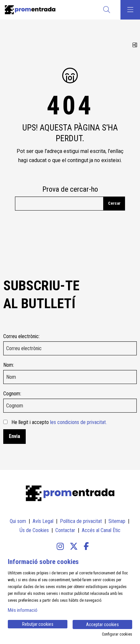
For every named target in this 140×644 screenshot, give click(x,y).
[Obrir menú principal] (130, 10)
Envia (14, 436)
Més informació (22, 610)
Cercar (114, 203)
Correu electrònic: (21, 336)
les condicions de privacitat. (78, 422)
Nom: (8, 365)
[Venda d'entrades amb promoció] (28, 9)
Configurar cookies (117, 634)
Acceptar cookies (102, 624)
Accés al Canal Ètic (101, 530)
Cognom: (12, 394)
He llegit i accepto (59, 422)
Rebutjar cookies (37, 624)
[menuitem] (18, 521)
